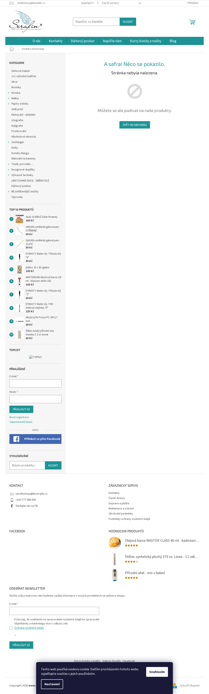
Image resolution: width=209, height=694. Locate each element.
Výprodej (16, 197)
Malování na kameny (23, 159)
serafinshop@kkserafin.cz (32, 494)
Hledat (128, 21)
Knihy (14, 148)
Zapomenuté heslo (20, 422)
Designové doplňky (23, 170)
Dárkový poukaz (21, 186)
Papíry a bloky (19, 104)
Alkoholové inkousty (23, 137)
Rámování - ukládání (23, 115)
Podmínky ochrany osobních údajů (129, 519)
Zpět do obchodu (135, 124)
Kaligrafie (17, 126)
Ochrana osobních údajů (29, 628)
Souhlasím (157, 672)
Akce (14, 82)
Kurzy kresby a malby (87, 661)
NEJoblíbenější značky (25, 192)
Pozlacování (18, 131)
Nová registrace (19, 417)
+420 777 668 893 (26, 500)
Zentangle (17, 142)
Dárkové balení (20, 71)
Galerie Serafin (111, 661)
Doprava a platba (119, 503)
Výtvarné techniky (22, 175)
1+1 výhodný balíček (23, 76)
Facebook (129, 661)
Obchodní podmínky (121, 514)
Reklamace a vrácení (121, 509)
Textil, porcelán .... (22, 164)
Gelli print (17, 109)
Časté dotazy (110, 3)
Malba (15, 98)
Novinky (16, 87)
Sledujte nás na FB (27, 506)
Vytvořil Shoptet (190, 686)
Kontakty (87, 3)
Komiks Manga (20, 153)
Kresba (15, 93)
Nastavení (52, 684)
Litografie (17, 120)
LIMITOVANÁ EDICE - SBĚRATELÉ (30, 181)
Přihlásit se (21, 409)
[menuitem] (36, 41)
